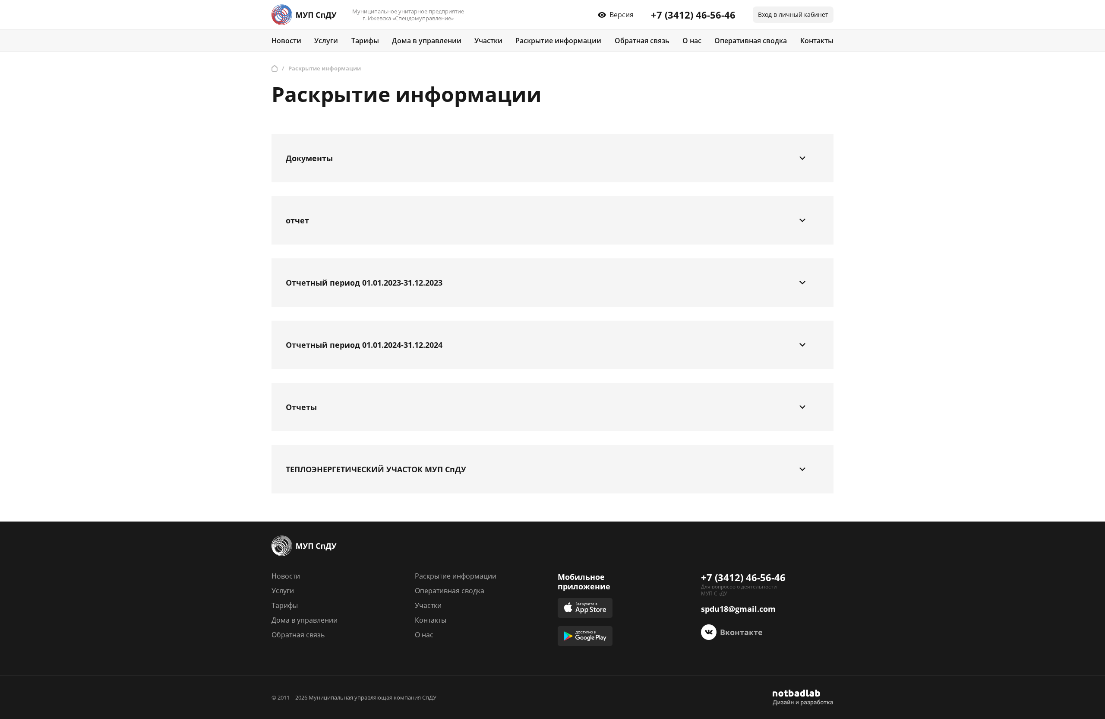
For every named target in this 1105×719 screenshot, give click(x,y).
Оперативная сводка (750, 40)
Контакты (816, 40)
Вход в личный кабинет (793, 14)
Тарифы (365, 40)
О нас (691, 40)
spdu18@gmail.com (738, 609)
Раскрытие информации (558, 40)
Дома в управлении (426, 40)
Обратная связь (642, 40)
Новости (286, 40)
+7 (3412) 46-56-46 (693, 15)
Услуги (326, 40)
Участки (488, 40)
